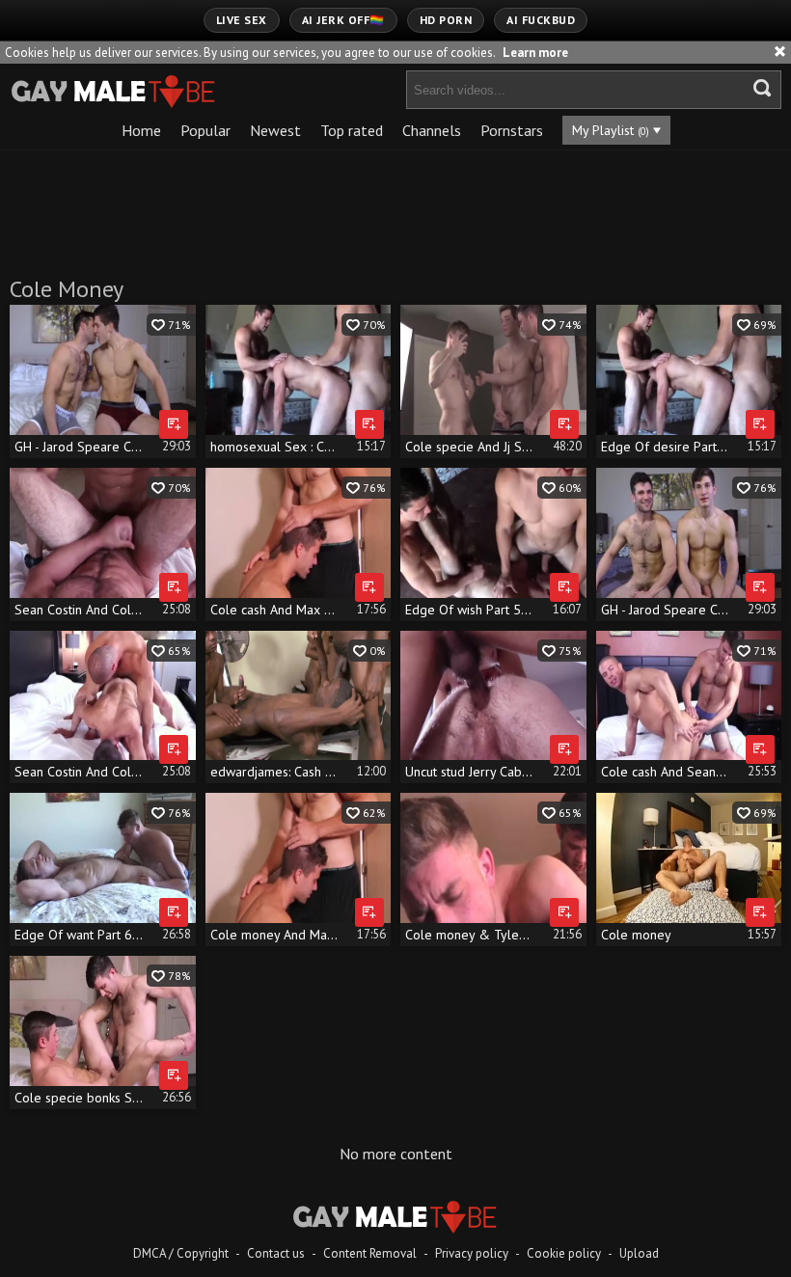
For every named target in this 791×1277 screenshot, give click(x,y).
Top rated (351, 130)
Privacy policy (471, 1253)
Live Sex (241, 20)
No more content (396, 1153)
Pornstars (511, 130)
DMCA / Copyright (181, 1253)
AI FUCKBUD (540, 20)
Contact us (276, 1253)
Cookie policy (564, 1253)
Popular (205, 130)
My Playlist (610, 130)
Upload (639, 1253)
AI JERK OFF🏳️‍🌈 (343, 20)
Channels (431, 130)
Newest (275, 130)
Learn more (535, 52)
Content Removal (370, 1253)
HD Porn (446, 20)
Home (141, 130)
